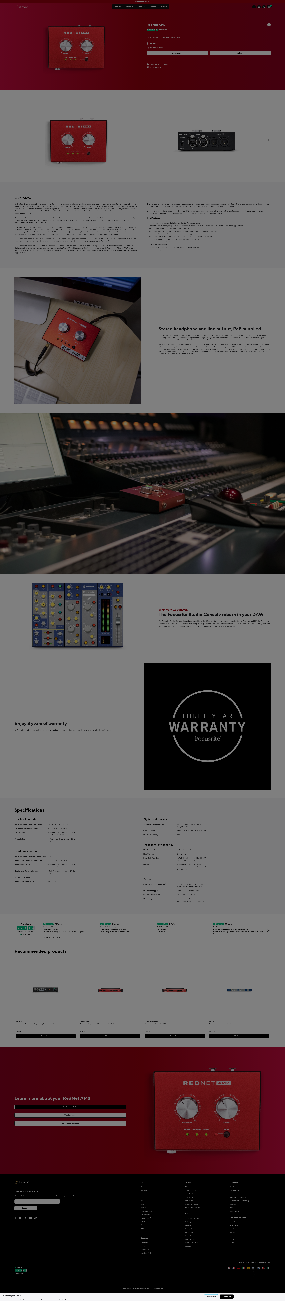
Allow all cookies (226, 1296)
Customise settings (211, 1296)
